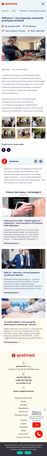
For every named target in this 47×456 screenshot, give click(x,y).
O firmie (23, 420)
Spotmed (40, 31)
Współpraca (23, 408)
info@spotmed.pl (26, 391)
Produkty (23, 427)
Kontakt (23, 405)
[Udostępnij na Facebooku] (4, 150)
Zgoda (20, 453)
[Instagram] (41, 161)
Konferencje (31, 26)
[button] (39, 434)
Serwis (23, 401)
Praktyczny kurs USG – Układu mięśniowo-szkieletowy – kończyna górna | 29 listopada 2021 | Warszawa (23, 223)
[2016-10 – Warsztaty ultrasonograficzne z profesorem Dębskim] (23, 259)
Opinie (23, 423)
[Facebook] (36, 161)
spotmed (5, 11)
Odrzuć (27, 453)
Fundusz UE (23, 411)
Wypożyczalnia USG (23, 398)
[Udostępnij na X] (9, 150)
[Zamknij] (45, 409)
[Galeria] (8, 122)
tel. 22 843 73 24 (23, 383)
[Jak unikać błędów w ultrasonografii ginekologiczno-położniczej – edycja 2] (23, 308)
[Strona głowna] (9, 5)
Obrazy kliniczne (23, 437)
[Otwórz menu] (42, 4)
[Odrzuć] (44, 449)
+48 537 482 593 (23, 377)
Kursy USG (23, 434)
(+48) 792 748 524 (23, 380)
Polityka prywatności (23, 415)
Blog (14, 11)
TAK (36, 425)
